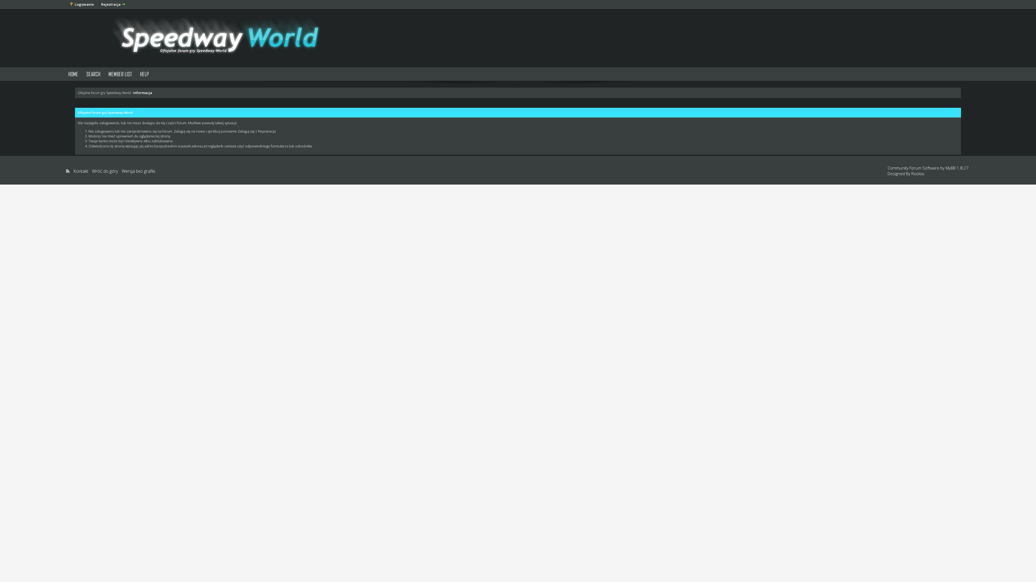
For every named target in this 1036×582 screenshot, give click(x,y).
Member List (120, 74)
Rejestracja (111, 4)
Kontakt (80, 171)
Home (73, 74)
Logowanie (84, 4)
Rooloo (917, 173)
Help (144, 74)
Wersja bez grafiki (138, 171)
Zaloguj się (246, 131)
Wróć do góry (105, 171)
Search (93, 74)
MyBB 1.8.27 (957, 168)
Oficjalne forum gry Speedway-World (104, 93)
